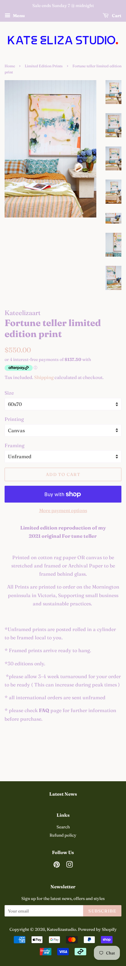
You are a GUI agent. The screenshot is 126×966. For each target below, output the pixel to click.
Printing (14, 419)
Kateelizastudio (61, 929)
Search (63, 826)
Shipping (44, 377)
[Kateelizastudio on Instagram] (69, 865)
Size (9, 393)
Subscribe (102, 911)
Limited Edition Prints (44, 66)
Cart (116, 15)
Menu (18, 15)
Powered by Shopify (97, 929)
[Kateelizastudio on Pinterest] (56, 865)
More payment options (63, 510)
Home (10, 66)
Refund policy (63, 835)
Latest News (63, 794)
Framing (14, 445)
